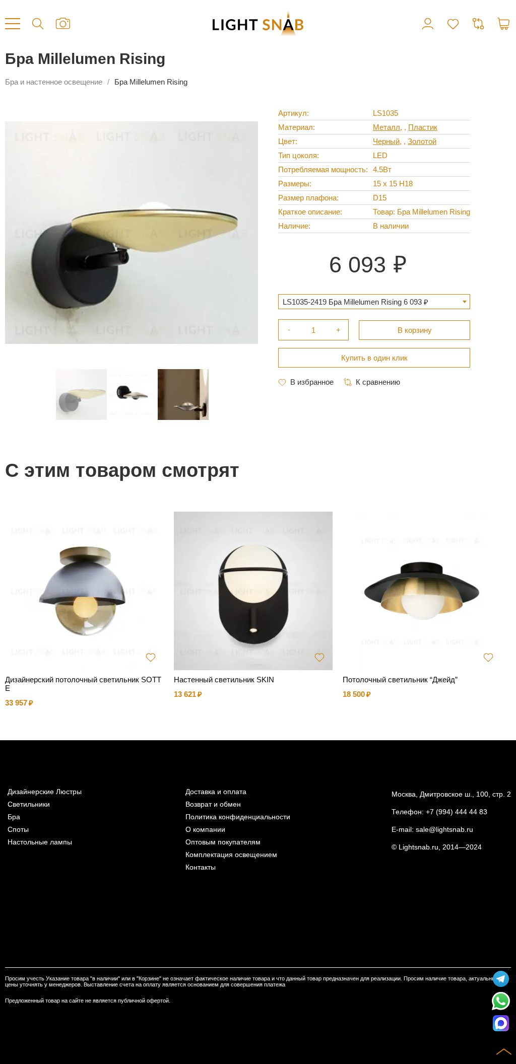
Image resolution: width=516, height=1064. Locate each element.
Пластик (422, 127)
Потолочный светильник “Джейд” (400, 679)
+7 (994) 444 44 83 (456, 812)
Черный (386, 141)
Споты (18, 829)
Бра (14, 817)
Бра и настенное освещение (53, 82)
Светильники (29, 804)
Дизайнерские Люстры (45, 792)
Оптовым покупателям (223, 842)
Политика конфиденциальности (237, 817)
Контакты (200, 867)
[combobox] (374, 301)
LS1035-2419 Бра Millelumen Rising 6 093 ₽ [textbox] (355, 302)
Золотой (422, 141)
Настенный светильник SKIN (224, 679)
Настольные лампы (40, 842)
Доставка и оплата (215, 792)
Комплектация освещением (231, 855)
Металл (386, 127)
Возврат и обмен (213, 804)
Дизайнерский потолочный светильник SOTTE (83, 683)
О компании (205, 829)
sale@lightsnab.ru (444, 829)
